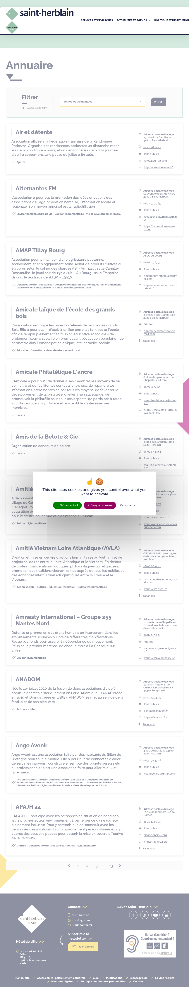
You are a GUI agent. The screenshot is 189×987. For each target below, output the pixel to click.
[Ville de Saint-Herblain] (39, 26)
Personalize (127, 505)
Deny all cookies (101, 505)
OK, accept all (68, 505)
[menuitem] (97, 21)
